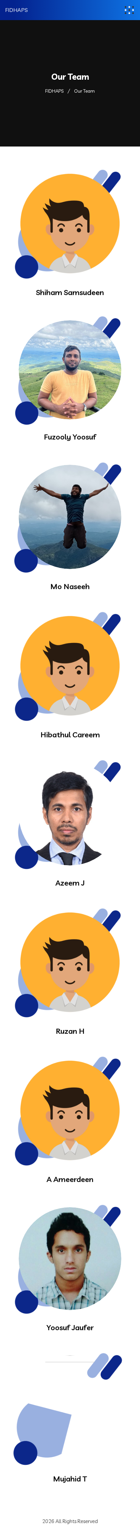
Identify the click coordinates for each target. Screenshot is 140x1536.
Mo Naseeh (70, 586)
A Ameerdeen (70, 1179)
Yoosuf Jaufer (70, 1327)
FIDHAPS (16, 9)
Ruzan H (70, 1031)
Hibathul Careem (70, 734)
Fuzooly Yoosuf (70, 437)
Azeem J (70, 883)
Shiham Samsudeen (70, 292)
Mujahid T (70, 1479)
